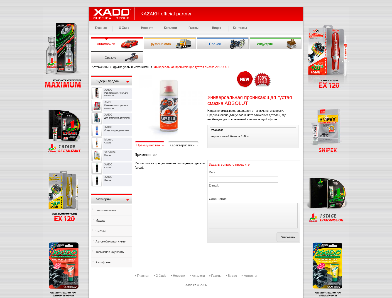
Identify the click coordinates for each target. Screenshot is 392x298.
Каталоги (170, 27)
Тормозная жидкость (110, 252)
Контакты (240, 27)
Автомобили (100, 67)
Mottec (108, 139)
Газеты (193, 27)
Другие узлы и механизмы (131, 67)
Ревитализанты (106, 210)
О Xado (124, 27)
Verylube (110, 152)
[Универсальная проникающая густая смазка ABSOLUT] (169, 73)
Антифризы (103, 262)
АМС (107, 102)
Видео (216, 27)
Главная (101, 27)
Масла (100, 220)
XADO (108, 89)
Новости (147, 27)
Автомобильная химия (111, 241)
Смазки (100, 231)
